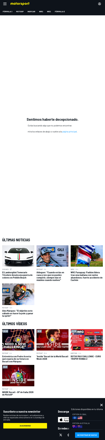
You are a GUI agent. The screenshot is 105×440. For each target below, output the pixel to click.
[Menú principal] (5, 4)
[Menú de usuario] (99, 4)
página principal (69, 131)
